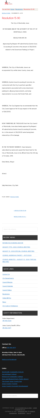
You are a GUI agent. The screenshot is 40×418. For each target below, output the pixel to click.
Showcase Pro (22, 411)
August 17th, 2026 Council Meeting (16, 247)
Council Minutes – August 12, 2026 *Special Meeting (19, 260)
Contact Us (6, 274)
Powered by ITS (20, 410)
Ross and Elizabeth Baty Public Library (15, 379)
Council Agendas (8, 286)
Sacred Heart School (9, 374)
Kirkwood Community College (12, 377)
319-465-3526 (7, 321)
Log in (29, 413)
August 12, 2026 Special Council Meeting (18, 251)
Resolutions (6, 13)
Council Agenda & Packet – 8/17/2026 (17, 255)
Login (35, 408)
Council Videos (7, 290)
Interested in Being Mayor (13, 243)
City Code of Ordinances (10, 306)
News (4, 302)
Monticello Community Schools (13, 372)
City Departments (8, 278)
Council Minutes (7, 282)
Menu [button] (36, 2)
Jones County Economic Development (15, 386)
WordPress (21, 413)
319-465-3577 (11, 348)
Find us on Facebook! (9, 359)
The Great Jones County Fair (12, 381)
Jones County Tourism (9, 384)
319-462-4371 (7, 328)
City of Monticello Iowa (8, 2)
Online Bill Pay (7, 298)
